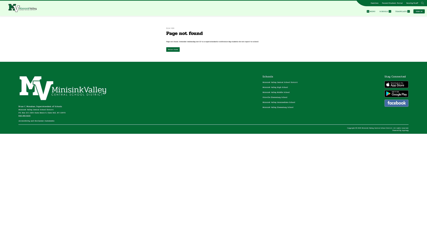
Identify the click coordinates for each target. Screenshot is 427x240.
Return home (173, 49)
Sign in (419, 11)
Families (374, 3)
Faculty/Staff (412, 3)
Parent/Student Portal (392, 3)
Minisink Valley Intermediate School (279, 102)
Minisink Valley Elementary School (278, 107)
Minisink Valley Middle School (276, 92)
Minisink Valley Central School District (280, 82)
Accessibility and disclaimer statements (36, 120)
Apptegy (405, 130)
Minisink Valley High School (275, 87)
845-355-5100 (24, 115)
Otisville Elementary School (275, 97)
